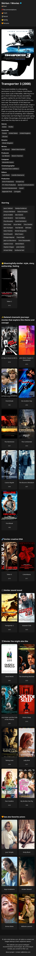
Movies (15, 3)
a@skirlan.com (25, 952)
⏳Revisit (4, 16)
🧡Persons (5, 23)
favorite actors (18, 817)
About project (10, 952)
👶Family (4, 20)
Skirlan (5, 3)
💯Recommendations (9, 10)
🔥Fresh (4, 13)
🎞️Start (4, 6)
